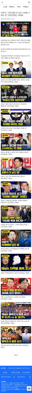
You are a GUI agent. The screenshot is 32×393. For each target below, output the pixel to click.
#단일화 (15, 49)
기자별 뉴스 (12, 7)
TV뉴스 (19, 7)
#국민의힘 (21, 49)
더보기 (16, 355)
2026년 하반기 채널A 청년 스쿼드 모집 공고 (19, 368)
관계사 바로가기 (21, 377)
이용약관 (5, 372)
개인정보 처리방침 (15, 372)
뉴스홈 (5, 7)
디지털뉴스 (26, 7)
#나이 (4, 51)
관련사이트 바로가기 (6, 377)
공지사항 (3, 368)
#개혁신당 (9, 49)
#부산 (26, 49)
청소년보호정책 (26, 372)
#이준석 (3, 49)
